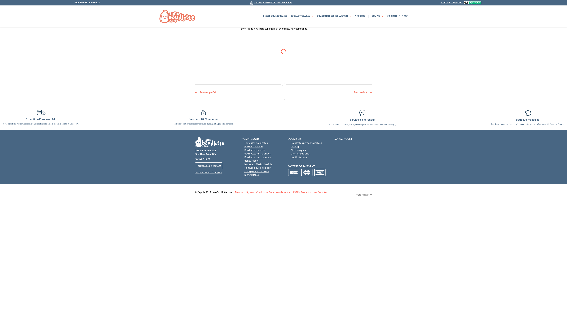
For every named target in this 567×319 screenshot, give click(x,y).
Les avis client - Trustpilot (208, 172)
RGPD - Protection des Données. (310, 192)
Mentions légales (244, 192)
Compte (376, 16)
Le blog (295, 146)
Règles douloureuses (275, 16)
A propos (360, 16)
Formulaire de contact (209, 165)
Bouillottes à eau (300, 16)
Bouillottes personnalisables (306, 143)
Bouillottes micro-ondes (257, 153)
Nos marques (298, 150)
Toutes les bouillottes (256, 143)
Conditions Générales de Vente (273, 192)
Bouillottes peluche (254, 150)
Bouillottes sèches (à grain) (332, 16)
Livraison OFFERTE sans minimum (273, 2)
